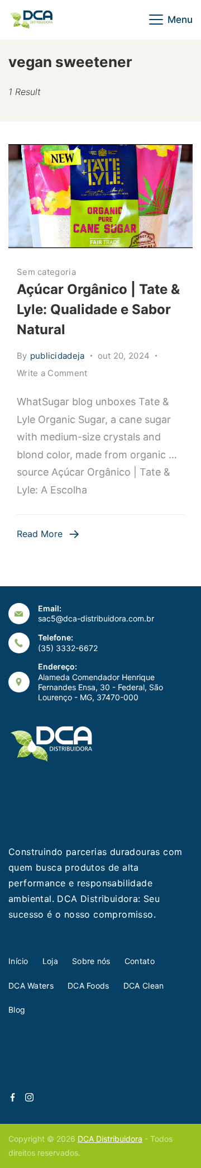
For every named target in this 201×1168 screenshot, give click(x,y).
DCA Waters (31, 985)
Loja (50, 961)
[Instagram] (29, 1097)
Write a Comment (52, 374)
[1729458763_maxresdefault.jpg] (100, 196)
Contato (140, 961)
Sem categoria (46, 272)
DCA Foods (88, 985)
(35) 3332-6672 (68, 648)
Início (18, 961)
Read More (40, 533)
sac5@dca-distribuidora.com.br (96, 618)
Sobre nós (91, 961)
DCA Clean (143, 985)
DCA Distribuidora (110, 1138)
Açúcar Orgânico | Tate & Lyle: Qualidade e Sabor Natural (98, 309)
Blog (16, 1009)
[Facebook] (12, 1097)
